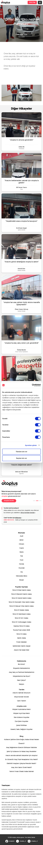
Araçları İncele (9, 500)
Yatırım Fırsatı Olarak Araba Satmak (21, 771)
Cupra (21, 548)
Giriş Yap (32, 2)
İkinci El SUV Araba (21, 618)
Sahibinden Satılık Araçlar (21, 646)
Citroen (21, 544)
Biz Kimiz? (21, 664)
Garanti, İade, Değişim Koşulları (21, 729)
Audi (21, 536)
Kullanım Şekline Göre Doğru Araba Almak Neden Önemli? (21, 741)
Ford (21, 560)
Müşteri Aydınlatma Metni (21, 709)
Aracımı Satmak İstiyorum (21, 693)
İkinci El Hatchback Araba (21, 614)
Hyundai (21, 568)
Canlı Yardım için (12, 518)
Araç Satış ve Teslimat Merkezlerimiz (21, 672)
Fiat (21, 556)
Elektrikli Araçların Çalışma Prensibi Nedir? (21, 763)
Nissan (21, 580)
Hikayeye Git (21, 124)
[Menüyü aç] (40, 2)
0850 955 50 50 (9, 520)
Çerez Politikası (21, 725)
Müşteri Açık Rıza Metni (21, 713)
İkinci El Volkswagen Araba (21, 622)
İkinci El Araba (21, 634)
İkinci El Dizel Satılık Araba (21, 590)
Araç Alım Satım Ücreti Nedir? (21, 767)
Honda (21, 564)
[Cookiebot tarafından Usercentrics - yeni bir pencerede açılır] (32, 385)
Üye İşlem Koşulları (21, 721)
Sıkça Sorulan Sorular (27, 513)
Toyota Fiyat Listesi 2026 (21, 630)
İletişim (21, 684)
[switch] (38, 424)
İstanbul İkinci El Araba (21, 626)
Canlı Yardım (21, 701)
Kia (21, 572)
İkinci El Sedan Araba (21, 610)
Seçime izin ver (21, 458)
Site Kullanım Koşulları (21, 717)
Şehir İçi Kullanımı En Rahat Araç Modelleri (21, 751)
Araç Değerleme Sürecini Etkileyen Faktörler (21, 747)
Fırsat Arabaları (21, 642)
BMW (21, 540)
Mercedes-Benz (21, 576)
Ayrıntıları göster (31, 445)
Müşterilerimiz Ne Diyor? (21, 676)
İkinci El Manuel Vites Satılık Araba (22, 606)
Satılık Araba (21, 638)
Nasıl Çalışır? (21, 680)
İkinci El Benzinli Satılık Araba (21, 594)
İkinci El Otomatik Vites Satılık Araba (21, 602)
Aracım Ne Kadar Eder (21, 650)
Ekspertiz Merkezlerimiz (21, 668)
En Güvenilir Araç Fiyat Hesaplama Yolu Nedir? (21, 759)
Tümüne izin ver (21, 451)
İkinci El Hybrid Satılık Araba (21, 598)
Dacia (21, 552)
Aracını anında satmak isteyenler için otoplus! (22, 755)
